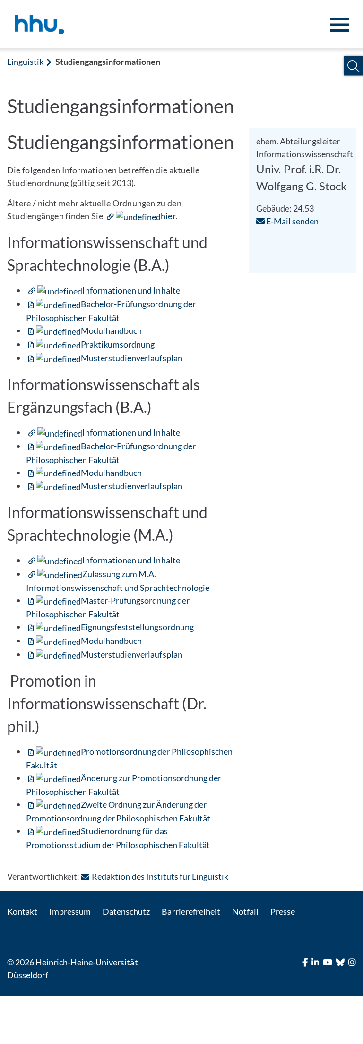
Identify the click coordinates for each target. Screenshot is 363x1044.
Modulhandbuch (111, 330)
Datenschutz (126, 911)
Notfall (245, 911)
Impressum (70, 911)
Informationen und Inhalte (131, 290)
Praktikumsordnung (118, 344)
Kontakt (22, 911)
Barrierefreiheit (191, 911)
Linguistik (25, 61)
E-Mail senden (292, 221)
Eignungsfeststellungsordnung (137, 627)
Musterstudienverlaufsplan (131, 358)
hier (168, 216)
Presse (282, 911)
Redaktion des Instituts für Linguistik (160, 876)
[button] (353, 66)
